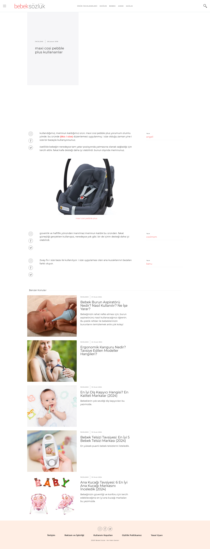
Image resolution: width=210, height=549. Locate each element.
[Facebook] (30, 140)
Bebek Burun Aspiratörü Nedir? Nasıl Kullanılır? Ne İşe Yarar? (103, 305)
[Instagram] (30, 133)
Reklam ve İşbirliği (74, 535)
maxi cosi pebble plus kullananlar (49, 50)
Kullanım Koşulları (103, 535)
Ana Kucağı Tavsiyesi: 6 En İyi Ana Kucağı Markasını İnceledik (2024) (103, 485)
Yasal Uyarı (157, 535)
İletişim (51, 535)
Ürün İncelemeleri (87, 6)
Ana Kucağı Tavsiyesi (52, 496)
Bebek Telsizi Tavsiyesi (52, 451)
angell (149, 137)
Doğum (103, 6)
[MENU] (4, 6)
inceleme (39, 41)
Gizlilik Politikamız (132, 535)
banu (149, 264)
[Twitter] (30, 147)
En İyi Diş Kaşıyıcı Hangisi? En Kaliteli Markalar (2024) (104, 394)
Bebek (112, 6)
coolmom (151, 237)
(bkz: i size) (66, 136)
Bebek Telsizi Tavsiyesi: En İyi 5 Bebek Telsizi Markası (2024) (105, 439)
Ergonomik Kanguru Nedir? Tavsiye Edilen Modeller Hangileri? (103, 350)
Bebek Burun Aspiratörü (52, 316)
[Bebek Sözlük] (30, 6)
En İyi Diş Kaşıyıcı (52, 406)
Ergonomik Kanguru (52, 361)
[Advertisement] (105, 108)
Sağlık (129, 6)
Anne (121, 6)
